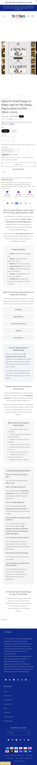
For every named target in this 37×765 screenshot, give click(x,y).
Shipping (11, 119)
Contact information (19, 761)
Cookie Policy (8, 704)
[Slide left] (14, 95)
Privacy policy (9, 758)
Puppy (5, 131)
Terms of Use (8, 695)
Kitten (14, 131)
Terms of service (9, 717)
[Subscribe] (28, 733)
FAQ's (5, 708)
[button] (4, 16)
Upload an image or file (7, 152)
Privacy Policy (8, 700)
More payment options (18, 169)
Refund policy (8, 721)
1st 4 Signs (11, 755)
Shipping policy (29, 758)
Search (6, 691)
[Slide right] (23, 95)
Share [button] (5, 619)
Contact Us (7, 712)
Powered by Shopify (19, 755)
